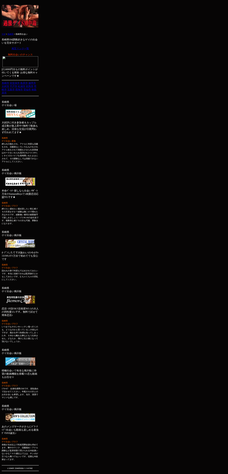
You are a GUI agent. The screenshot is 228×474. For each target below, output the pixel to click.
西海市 (19, 89)
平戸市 (13, 86)
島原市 (24, 83)
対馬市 (29, 86)
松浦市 (21, 86)
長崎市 (5, 83)
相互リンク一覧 (20, 48)
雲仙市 (27, 89)
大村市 (5, 86)
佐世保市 (15, 83)
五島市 (11, 89)
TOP (3, 34)
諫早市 (32, 83)
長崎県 (10, 34)
